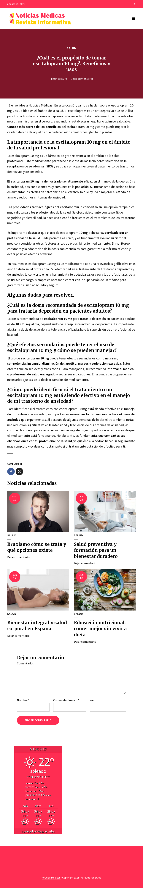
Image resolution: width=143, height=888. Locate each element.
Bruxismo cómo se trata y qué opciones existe (36, 547)
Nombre (23, 700)
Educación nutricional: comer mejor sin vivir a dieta (100, 629)
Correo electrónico (66, 700)
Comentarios (25, 663)
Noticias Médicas (51, 877)
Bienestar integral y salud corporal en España (37, 626)
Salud (71, 48)
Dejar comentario (82, 78)
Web (92, 700)
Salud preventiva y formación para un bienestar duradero (96, 550)
